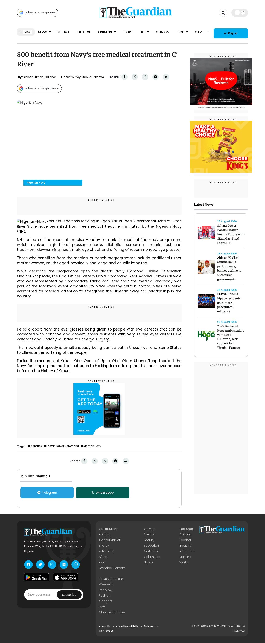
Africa (103, 557)
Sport (127, 32)
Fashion (185, 534)
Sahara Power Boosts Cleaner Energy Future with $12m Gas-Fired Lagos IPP (231, 234)
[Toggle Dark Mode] (240, 12)
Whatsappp (105, 493)
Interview (105, 590)
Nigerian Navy (92, 446)
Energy (104, 545)
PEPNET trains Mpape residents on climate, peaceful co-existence (229, 302)
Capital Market (109, 540)
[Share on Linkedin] (166, 77)
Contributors (108, 529)
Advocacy (106, 551)
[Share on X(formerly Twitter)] (134, 77)
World (183, 562)
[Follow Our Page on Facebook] (28, 564)
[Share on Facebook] (124, 77)
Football (185, 540)
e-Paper (231, 33)
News (43, 32)
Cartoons (151, 551)
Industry (185, 545)
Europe (149, 534)
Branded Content (112, 568)
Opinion (162, 32)
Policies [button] (148, 626)
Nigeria (149, 562)
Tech (180, 32)
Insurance (186, 551)
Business (105, 32)
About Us (105, 626)
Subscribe (69, 595)
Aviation (105, 534)
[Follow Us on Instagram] (52, 564)
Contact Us (106, 630)
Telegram (49, 493)
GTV (198, 32)
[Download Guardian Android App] (36, 577)
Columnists (152, 557)
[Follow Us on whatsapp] (75, 564)
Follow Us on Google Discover (42, 88)
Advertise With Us (127, 626)
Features (186, 529)
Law (102, 607)
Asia (102, 562)
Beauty (149, 540)
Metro (63, 32)
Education (151, 545)
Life (143, 32)
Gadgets (105, 601)
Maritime (185, 557)
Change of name (112, 612)
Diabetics (36, 446)
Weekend (106, 584)
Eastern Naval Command (62, 446)
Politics (83, 32)
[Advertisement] (221, 429)
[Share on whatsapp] (145, 77)
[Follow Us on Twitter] (40, 564)
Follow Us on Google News (40, 12)
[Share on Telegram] (155, 77)
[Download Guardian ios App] (65, 577)
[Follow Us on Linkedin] (64, 564)
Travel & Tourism (111, 579)
